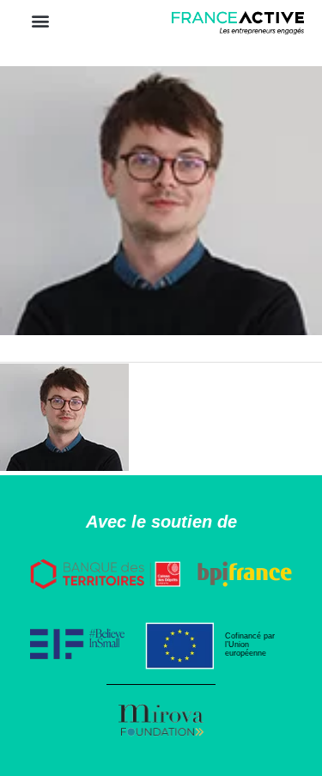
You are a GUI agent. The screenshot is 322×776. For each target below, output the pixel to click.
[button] (40, 20)
